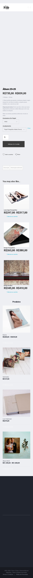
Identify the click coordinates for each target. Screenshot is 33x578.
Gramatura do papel (9, 118)
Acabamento (7, 126)
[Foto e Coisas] (6, 7)
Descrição (6, 167)
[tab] (6, 167)
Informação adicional (16, 167)
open (30, 19)
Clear (28, 128)
